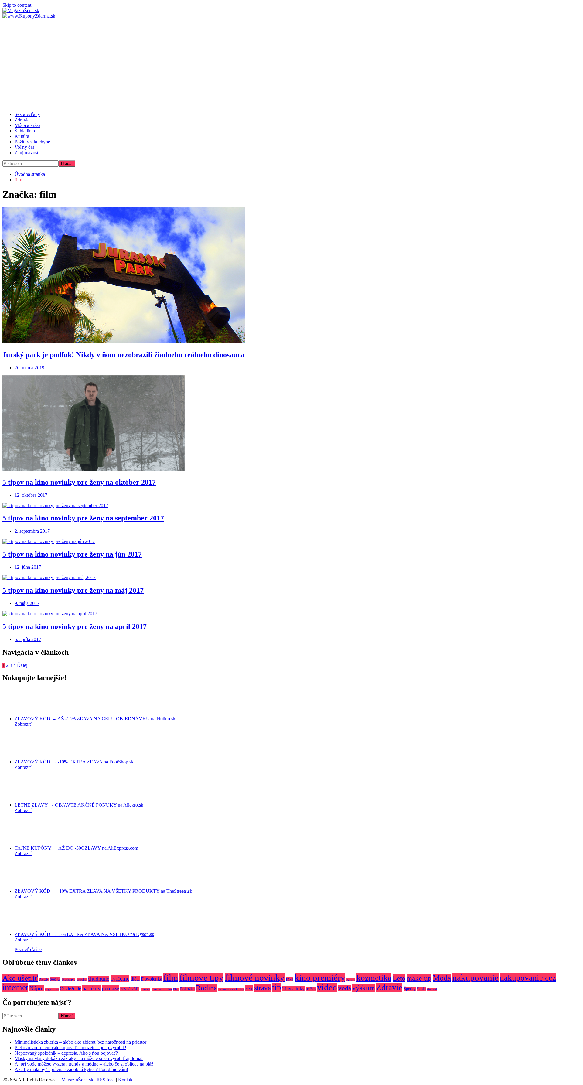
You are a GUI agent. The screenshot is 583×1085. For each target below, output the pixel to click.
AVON (44, 979)
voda (344, 988)
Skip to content (16, 5)
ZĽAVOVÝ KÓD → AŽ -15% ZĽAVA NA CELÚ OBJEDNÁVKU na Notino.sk (95, 718)
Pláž (176, 989)
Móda (442, 978)
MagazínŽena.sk (77, 1079)
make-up (419, 978)
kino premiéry (320, 977)
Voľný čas (24, 147)
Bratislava (68, 979)
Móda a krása (27, 125)
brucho (82, 979)
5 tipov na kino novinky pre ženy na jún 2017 (72, 554)
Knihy (350, 979)
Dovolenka (151, 978)
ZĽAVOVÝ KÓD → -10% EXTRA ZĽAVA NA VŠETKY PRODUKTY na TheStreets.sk (103, 891)
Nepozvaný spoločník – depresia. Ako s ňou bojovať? (66, 1053)
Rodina (206, 988)
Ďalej (22, 665)
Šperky (410, 989)
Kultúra (22, 136)
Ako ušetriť (20, 978)
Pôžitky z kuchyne (32, 141)
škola (421, 989)
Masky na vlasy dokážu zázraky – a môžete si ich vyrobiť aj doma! (79, 1058)
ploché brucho (162, 989)
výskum (363, 988)
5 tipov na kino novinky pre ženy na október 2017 (79, 482)
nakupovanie (475, 977)
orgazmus (52, 989)
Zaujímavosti (27, 152)
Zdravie (22, 119)
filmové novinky (255, 977)
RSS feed (106, 1079)
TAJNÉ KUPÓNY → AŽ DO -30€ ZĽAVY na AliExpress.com (76, 848)
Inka (289, 979)
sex (249, 988)
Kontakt (126, 1079)
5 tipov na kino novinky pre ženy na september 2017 (83, 518)
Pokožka (187, 989)
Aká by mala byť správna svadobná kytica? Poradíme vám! (71, 1069)
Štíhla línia (25, 130)
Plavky (145, 989)
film (170, 977)
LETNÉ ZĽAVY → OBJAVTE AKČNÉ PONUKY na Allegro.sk (79, 804)
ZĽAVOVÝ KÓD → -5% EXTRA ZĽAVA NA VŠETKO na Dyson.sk (84, 934)
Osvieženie (70, 988)
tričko (311, 989)
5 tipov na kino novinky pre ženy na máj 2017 (73, 590)
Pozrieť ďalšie (28, 949)
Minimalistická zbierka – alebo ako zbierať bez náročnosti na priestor (80, 1042)
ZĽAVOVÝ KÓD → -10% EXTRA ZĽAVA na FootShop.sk (74, 761)
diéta (135, 978)
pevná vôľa (129, 989)
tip (276, 987)
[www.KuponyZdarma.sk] (28, 16)
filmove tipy (201, 977)
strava (262, 988)
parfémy (91, 988)
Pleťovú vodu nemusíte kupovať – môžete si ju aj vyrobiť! (70, 1047)
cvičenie (120, 978)
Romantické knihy (231, 989)
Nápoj (36, 988)
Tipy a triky (293, 988)
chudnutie (98, 979)
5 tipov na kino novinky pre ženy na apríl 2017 (74, 626)
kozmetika (373, 977)
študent (432, 989)
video (327, 987)
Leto (399, 978)
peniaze (110, 988)
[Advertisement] (291, 64)
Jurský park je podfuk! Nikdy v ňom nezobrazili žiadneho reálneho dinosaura (123, 355)
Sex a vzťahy (27, 114)
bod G (55, 979)
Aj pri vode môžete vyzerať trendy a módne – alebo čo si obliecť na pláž (84, 1063)
